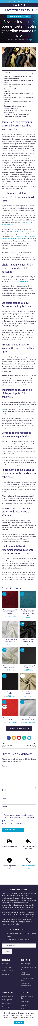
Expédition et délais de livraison (28, 979)
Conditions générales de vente (28, 968)
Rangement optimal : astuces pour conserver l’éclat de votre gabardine (17, 107)
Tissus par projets (7, 967)
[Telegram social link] (24, 5)
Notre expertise (7, 1000)
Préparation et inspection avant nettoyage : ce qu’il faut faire (19, 94)
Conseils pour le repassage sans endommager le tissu (18, 103)
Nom (4, 790)
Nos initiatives (6, 1003)
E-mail (4, 798)
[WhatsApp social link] (21, 5)
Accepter (19, 1022)
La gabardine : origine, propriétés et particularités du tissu (18, 81)
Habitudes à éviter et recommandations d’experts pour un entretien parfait (17, 115)
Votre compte (25, 1001)
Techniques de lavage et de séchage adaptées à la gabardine (18, 98)
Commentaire (7, 766)
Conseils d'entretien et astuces (19, 16)
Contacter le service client (27, 997)
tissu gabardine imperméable (18, 281)
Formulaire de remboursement (26, 985)
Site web (4, 807)
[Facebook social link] (14, 5)
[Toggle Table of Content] (31, 73)
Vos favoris (24, 1009)
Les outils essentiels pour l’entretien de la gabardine (16, 90)
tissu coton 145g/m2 (19, 231)
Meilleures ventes (7, 971)
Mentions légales (26, 963)
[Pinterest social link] (19, 5)
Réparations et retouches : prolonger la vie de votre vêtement (17, 111)
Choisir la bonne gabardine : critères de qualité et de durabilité (18, 86)
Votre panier (24, 1005)
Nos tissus (5, 963)
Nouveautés (5, 974)
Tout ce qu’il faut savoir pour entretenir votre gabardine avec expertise (17, 77)
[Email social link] (16, 5)
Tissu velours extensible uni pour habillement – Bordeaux (10, 611)
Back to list (19, 745)
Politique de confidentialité (25, 973)
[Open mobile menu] (2, 10)
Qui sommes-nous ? (8, 996)
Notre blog (5, 1007)
